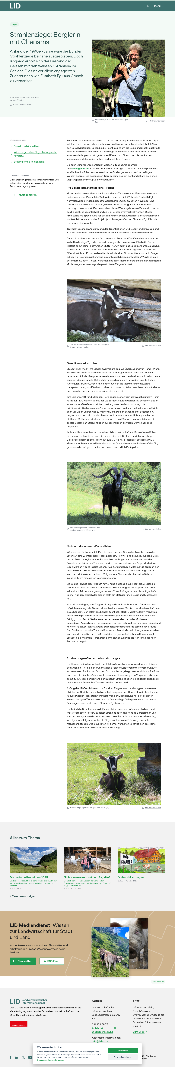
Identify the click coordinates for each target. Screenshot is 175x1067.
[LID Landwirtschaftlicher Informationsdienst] (28, 1001)
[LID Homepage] (15, 5)
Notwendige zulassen (123, 1057)
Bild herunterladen (157, 121)
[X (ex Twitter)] (23, 1057)
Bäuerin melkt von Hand (27, 146)
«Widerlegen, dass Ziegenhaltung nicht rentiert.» (35, 154)
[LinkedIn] (16, 1057)
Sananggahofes (80, 168)
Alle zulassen (122, 1051)
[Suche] (148, 6)
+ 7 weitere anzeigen (23, 896)
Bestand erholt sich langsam (29, 161)
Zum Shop (139, 1031)
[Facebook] (11, 1057)
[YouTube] (30, 1057)
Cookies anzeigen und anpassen (50, 1060)
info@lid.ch (98, 1041)
